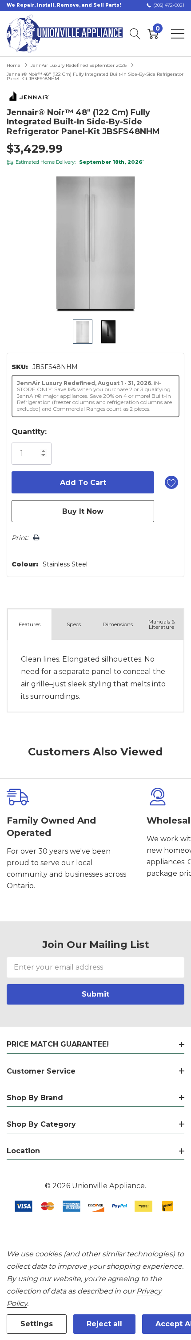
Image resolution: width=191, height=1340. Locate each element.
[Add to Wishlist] (171, 482)
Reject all (104, 1324)
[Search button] (135, 33)
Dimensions (118, 624)
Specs (74, 624)
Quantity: (29, 431)
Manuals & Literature (161, 624)
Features (29, 624)
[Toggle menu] (177, 33)
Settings (36, 1324)
